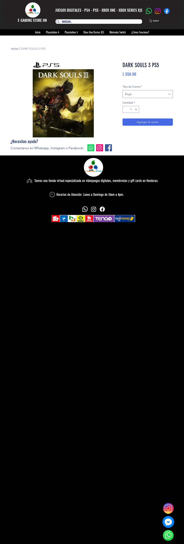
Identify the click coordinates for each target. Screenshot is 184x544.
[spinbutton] (131, 109)
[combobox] (148, 94)
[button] (157, 20)
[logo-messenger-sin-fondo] (168, 522)
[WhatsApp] (149, 11)
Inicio (14, 48)
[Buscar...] (97, 21)
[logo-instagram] (168, 508)
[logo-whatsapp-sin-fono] (168, 535)
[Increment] (136, 109)
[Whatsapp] (90, 147)
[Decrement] (125, 109)
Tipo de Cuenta (132, 86)
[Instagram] (158, 11)
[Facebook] (167, 11)
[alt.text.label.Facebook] (102, 209)
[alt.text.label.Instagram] (93, 209)
